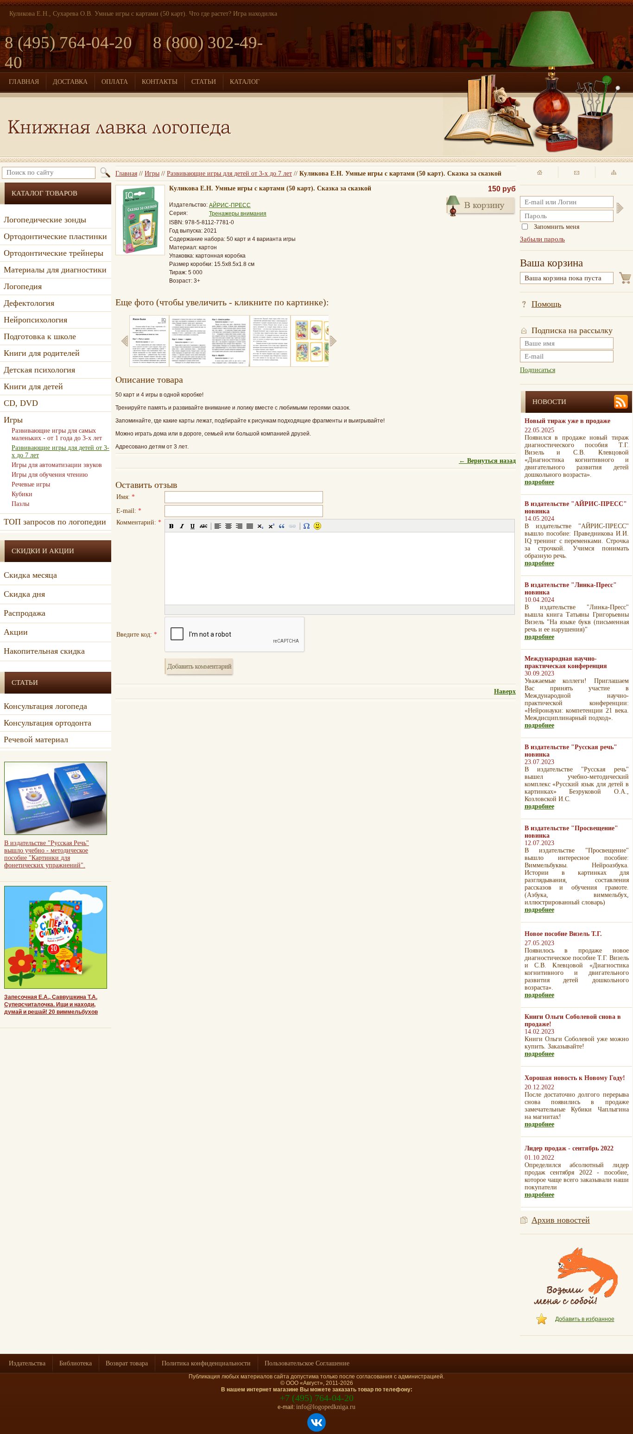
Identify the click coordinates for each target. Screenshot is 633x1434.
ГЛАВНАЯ (24, 81)
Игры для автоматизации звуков (57, 464)
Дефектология (29, 303)
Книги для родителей (42, 353)
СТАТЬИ (203, 81)
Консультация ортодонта (47, 722)
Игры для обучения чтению (50, 474)
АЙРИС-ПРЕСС (230, 205)
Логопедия (23, 286)
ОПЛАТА (114, 81)
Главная (126, 173)
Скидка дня (24, 594)
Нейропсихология (35, 319)
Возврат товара (127, 1363)
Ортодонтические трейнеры (53, 253)
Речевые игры (31, 484)
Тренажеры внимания (237, 213)
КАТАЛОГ (245, 81)
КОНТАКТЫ (159, 81)
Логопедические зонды (45, 219)
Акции (16, 632)
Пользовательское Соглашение (307, 1363)
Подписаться (537, 369)
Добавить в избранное (584, 1319)
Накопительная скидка (44, 651)
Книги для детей (33, 386)
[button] (171, 526)
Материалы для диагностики (55, 269)
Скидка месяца (30, 575)
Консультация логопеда (45, 706)
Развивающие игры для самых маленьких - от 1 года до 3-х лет (57, 434)
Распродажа (24, 613)
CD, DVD (21, 403)
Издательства (27, 1363)
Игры (152, 173)
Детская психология (39, 369)
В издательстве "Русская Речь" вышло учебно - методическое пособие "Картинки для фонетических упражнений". (46, 854)
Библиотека (75, 1363)
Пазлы (20, 503)
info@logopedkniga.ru (325, 1406)
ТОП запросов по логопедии (55, 521)
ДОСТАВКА (70, 81)
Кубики (22, 494)
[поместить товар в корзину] (481, 204)
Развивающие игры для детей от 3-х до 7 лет (229, 173)
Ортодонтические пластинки (55, 236)
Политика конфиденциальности (206, 1363)
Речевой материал (36, 739)
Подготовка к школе (40, 336)
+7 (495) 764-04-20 (317, 1398)
